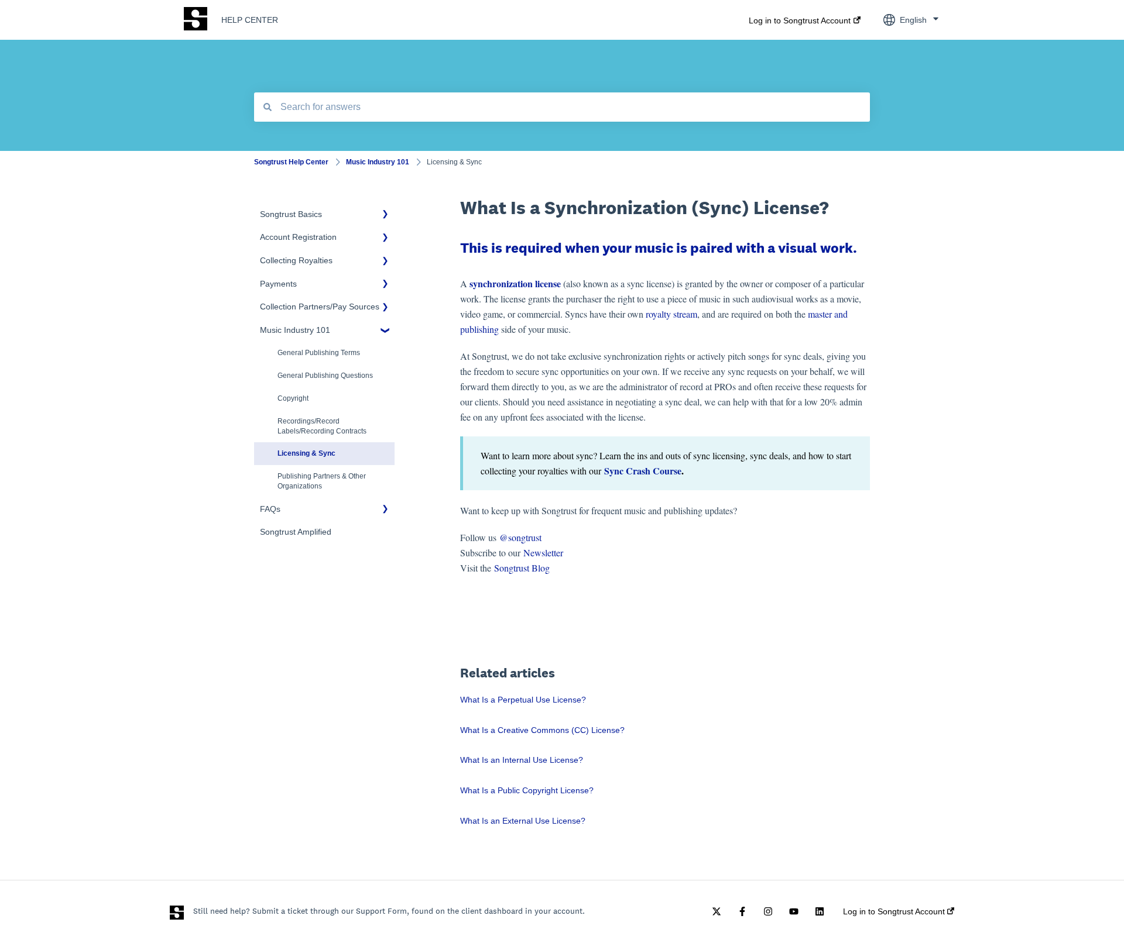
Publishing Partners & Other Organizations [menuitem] (321, 481)
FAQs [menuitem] (270, 509)
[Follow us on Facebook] (742, 911)
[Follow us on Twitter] (716, 911)
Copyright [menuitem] (293, 398)
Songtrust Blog (522, 568)
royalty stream (671, 314)
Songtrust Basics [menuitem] (291, 214)
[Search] (267, 107)
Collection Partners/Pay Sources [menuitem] (319, 306)
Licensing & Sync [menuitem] (306, 453)
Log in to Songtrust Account (800, 20)
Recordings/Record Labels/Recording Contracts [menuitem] (321, 426)
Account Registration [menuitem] (298, 237)
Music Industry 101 (377, 162)
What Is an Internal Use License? (521, 760)
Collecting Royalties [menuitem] (296, 260)
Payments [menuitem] (278, 283)
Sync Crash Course (642, 470)
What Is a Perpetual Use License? (523, 699)
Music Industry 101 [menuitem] (295, 330)
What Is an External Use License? (522, 820)
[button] (385, 216)
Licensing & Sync (454, 162)
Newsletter (543, 552)
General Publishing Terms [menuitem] (318, 353)
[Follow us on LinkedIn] (819, 911)
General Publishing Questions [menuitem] (325, 375)
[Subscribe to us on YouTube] (793, 911)
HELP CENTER (249, 20)
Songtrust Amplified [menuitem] (295, 531)
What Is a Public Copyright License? (527, 790)
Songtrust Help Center (291, 162)
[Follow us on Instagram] (768, 911)
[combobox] (562, 107)
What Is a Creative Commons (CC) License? (542, 730)
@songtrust (521, 537)
